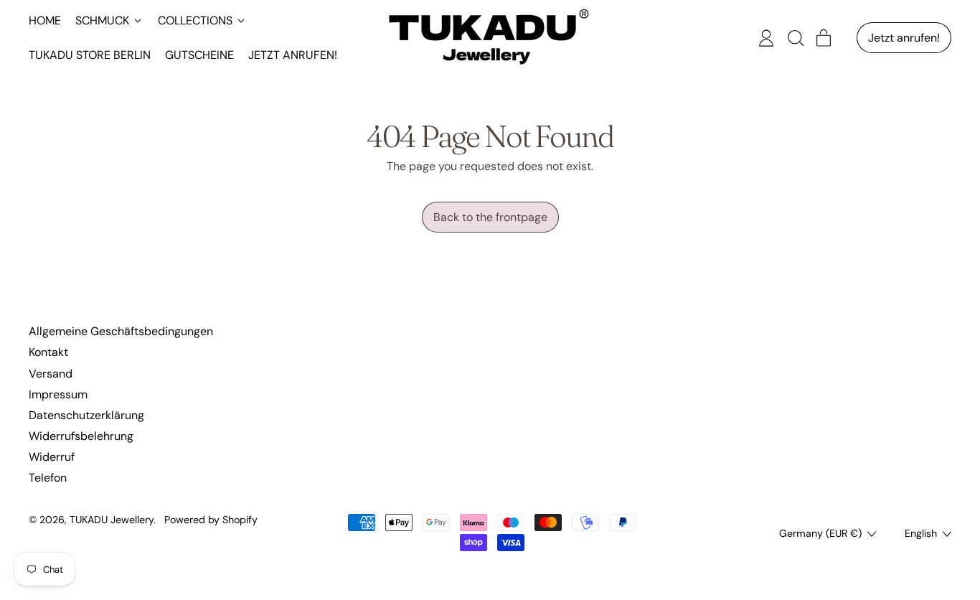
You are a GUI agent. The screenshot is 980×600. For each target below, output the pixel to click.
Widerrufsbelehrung (81, 436)
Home (45, 20)
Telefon (48, 477)
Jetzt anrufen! (292, 54)
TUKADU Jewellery (112, 519)
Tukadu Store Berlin (90, 54)
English (921, 533)
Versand (50, 373)
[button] (795, 38)
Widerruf (52, 456)
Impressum (58, 394)
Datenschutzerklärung (86, 415)
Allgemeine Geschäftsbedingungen (121, 331)
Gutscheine (199, 54)
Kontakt (48, 352)
